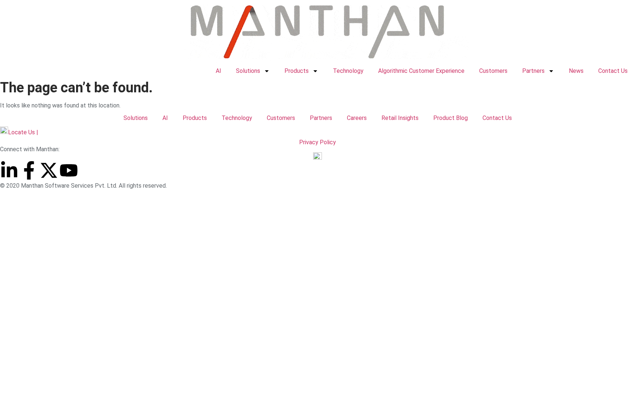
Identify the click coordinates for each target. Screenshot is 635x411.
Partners (533, 70)
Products (296, 70)
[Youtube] (69, 170)
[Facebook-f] (29, 170)
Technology (348, 70)
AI (218, 70)
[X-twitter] (49, 170)
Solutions (248, 70)
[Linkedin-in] (9, 170)
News (576, 70)
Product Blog (450, 117)
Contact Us (613, 70)
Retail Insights (400, 117)
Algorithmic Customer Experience (421, 70)
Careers (357, 117)
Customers (493, 70)
